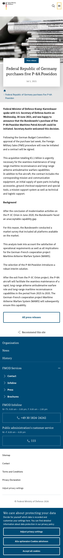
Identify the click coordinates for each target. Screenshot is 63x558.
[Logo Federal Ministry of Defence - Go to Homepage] (14, 6)
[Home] (4, 90)
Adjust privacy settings (12, 488)
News (5, 350)
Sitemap (6, 455)
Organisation (10, 343)
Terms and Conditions (12, 471)
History (7, 358)
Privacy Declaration (11, 479)
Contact (6, 463)
